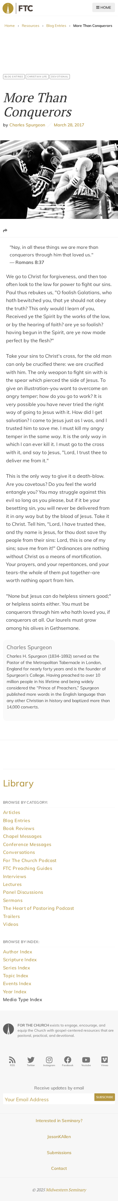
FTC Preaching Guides (27, 868)
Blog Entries (56, 25)
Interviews (14, 876)
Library (18, 783)
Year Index (15, 991)
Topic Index (15, 975)
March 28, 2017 (68, 125)
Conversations (19, 852)
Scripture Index (20, 959)
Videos (10, 924)
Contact (59, 1168)
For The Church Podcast (30, 860)
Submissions (59, 1152)
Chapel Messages (22, 836)
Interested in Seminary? (59, 1120)
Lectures (12, 884)
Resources (30, 25)
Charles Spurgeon (27, 125)
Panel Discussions (23, 892)
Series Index (16, 968)
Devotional (59, 76)
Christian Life (37, 76)
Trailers (11, 916)
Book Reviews (18, 828)
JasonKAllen (59, 1136)
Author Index (17, 952)
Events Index (17, 983)
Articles (11, 812)
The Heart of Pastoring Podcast (38, 908)
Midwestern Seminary (66, 1190)
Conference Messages (27, 844)
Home (105, 7)
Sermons (12, 900)
